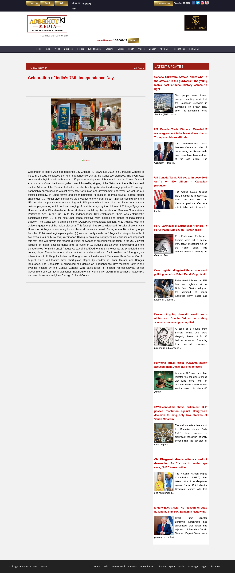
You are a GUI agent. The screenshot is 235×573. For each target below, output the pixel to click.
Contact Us (194, 49)
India (48, 49)
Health (131, 49)
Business (68, 49)
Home (38, 49)
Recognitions (179, 49)
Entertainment (94, 49)
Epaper (152, 49)
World (57, 49)
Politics (80, 49)
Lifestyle (109, 49)
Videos (141, 49)
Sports (121, 49)
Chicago (76, 2)
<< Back (139, 68)
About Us (164, 49)
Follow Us (133, 40)
